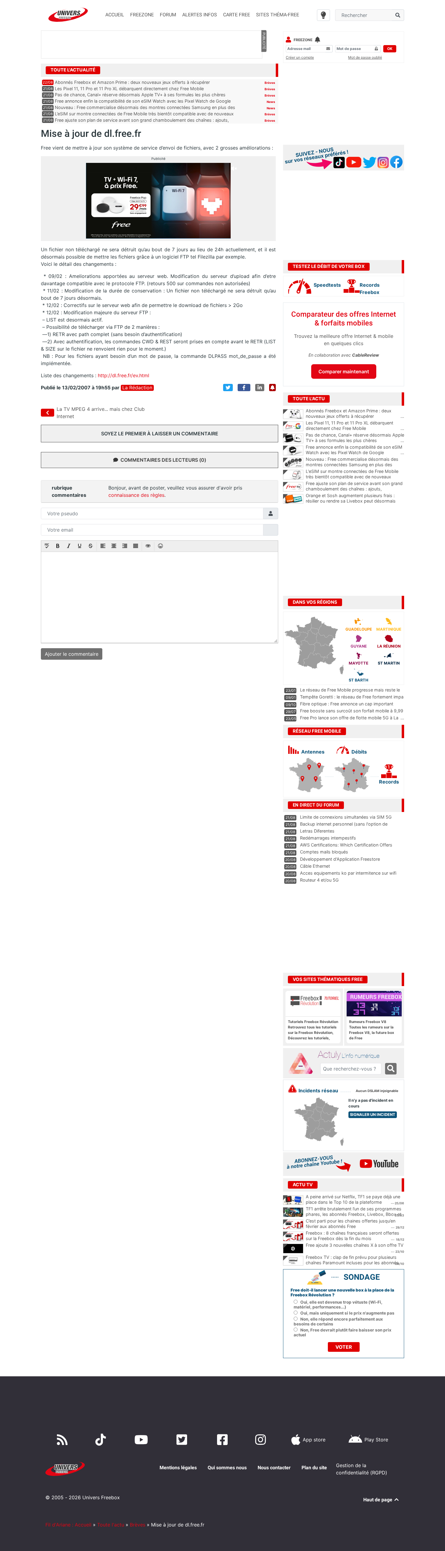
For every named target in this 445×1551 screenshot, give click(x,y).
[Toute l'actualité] (263, 70)
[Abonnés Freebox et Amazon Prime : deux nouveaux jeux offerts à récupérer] (293, 414)
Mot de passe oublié (365, 57)
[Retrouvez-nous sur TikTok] (102, 1440)
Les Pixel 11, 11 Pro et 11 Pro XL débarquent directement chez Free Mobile (129, 88)
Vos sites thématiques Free (328, 979)
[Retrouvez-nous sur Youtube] (142, 1440)
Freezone (303, 40)
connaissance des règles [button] (136, 495)
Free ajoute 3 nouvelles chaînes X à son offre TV (355, 1245)
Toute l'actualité (73, 70)
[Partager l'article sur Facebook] (244, 387)
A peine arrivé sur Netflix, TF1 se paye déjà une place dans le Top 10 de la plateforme (353, 1199)
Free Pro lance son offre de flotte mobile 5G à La (349, 717)
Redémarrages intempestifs (328, 837)
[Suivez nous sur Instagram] (261, 1440)
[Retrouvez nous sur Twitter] (183, 1440)
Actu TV (303, 1184)
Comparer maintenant (343, 371)
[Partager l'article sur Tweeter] (228, 387)
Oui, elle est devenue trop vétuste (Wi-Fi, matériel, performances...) (338, 1304)
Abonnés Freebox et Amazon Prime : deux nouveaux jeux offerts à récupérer (132, 82)
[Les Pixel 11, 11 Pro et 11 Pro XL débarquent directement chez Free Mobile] (293, 426)
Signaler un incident (372, 1114)
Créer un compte (300, 57)
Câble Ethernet (315, 866)
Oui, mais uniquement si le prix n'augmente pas (347, 1313)
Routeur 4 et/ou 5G (319, 880)
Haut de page (378, 1500)
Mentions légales (178, 1467)
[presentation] (47, 546)
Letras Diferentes (317, 830)
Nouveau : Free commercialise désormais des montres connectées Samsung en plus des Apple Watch (355, 465)
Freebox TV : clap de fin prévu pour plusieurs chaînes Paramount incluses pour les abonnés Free (352, 1263)
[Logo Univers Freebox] (68, 15)
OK (389, 48)
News (271, 102)
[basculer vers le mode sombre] (323, 15)
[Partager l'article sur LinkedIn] (259, 387)
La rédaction (137, 388)
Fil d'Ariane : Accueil (68, 1525)
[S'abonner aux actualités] (272, 387)
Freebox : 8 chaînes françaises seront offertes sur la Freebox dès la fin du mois (352, 1235)
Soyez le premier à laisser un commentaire (159, 434)
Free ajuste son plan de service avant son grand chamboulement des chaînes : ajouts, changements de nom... (355, 489)
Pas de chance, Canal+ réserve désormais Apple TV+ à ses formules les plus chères (140, 94)
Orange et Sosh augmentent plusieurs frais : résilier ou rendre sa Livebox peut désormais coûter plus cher (355, 501)
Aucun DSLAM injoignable (377, 1091)
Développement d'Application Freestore (340, 859)
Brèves (270, 82)
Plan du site (314, 1467)
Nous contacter (274, 1467)
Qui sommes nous (227, 1467)
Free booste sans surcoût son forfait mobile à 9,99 (351, 710)
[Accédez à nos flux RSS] (63, 1440)
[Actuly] (303, 1063)
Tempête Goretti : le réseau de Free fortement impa (352, 696)
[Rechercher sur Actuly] (391, 1068)
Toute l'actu (110, 1525)
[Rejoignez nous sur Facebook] (223, 1440)
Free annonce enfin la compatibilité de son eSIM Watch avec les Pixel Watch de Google (143, 101)
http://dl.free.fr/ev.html (123, 375)
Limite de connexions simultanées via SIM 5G (346, 817)
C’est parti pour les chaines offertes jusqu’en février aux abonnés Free (350, 1223)
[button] (47, 546)
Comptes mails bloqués (324, 851)
